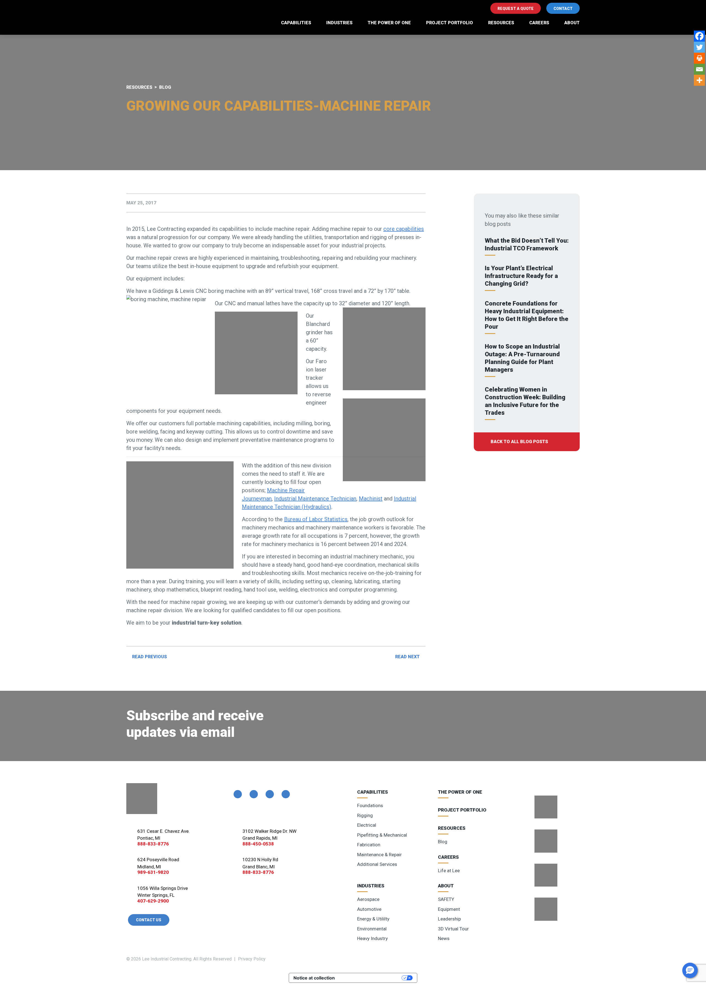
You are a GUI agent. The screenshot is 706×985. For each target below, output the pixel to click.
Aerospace (368, 899)
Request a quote (516, 8)
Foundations (370, 805)
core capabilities (403, 229)
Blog (442, 841)
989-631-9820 (153, 872)
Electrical (366, 825)
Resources (501, 22)
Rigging (365, 815)
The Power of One (389, 22)
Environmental (372, 929)
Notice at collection (314, 978)
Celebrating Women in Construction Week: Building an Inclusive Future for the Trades (525, 401)
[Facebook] (699, 36)
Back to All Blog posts (519, 441)
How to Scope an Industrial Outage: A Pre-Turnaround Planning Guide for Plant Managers (522, 358)
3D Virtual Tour (453, 929)
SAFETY (446, 899)
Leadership (449, 919)
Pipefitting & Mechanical (382, 835)
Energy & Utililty (373, 919)
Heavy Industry (372, 938)
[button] (690, 970)
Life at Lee (449, 870)
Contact (563, 8)
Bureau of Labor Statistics (315, 519)
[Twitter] (699, 47)
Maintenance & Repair (379, 854)
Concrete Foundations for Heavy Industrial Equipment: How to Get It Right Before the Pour (526, 315)
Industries (339, 22)
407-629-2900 (153, 901)
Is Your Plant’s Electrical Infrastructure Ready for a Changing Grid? (521, 276)
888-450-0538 (258, 844)
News (444, 938)
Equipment (449, 909)
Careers (539, 22)
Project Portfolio (449, 22)
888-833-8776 (153, 844)
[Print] (699, 58)
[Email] (699, 69)
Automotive (369, 909)
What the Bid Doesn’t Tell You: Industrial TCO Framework (527, 244)
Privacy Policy (252, 959)
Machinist (371, 498)
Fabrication (368, 844)
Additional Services (377, 864)
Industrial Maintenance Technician (315, 498)
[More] (699, 80)
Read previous (149, 656)
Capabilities (296, 22)
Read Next (407, 656)
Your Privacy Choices (371, 978)
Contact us (148, 920)
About (572, 22)
